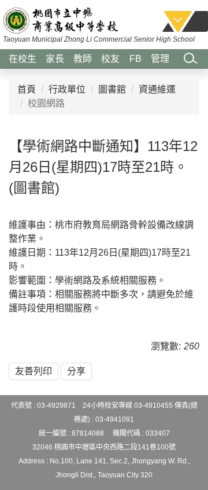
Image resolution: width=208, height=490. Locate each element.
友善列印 (33, 371)
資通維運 (157, 89)
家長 (55, 59)
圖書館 (112, 89)
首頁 (26, 89)
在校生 (22, 59)
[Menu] (184, 21)
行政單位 (67, 89)
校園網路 (46, 103)
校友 (110, 59)
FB (135, 59)
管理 (160, 59)
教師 (82, 59)
